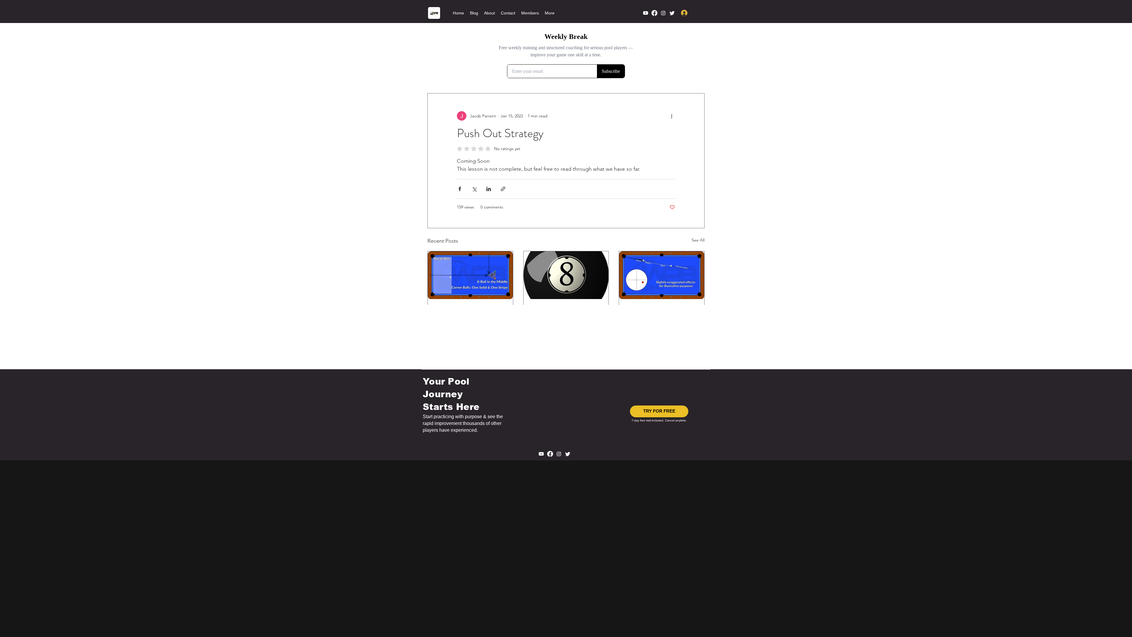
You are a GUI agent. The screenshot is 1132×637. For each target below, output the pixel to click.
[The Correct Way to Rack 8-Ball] (470, 275)
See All (698, 240)
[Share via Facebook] (460, 189)
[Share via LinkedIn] (488, 189)
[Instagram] (663, 13)
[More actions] (671, 115)
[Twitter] (672, 13)
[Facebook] (654, 13)
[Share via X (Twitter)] (474, 189)
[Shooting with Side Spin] (661, 275)
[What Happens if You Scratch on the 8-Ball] (566, 275)
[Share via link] (503, 189)
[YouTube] (646, 13)
